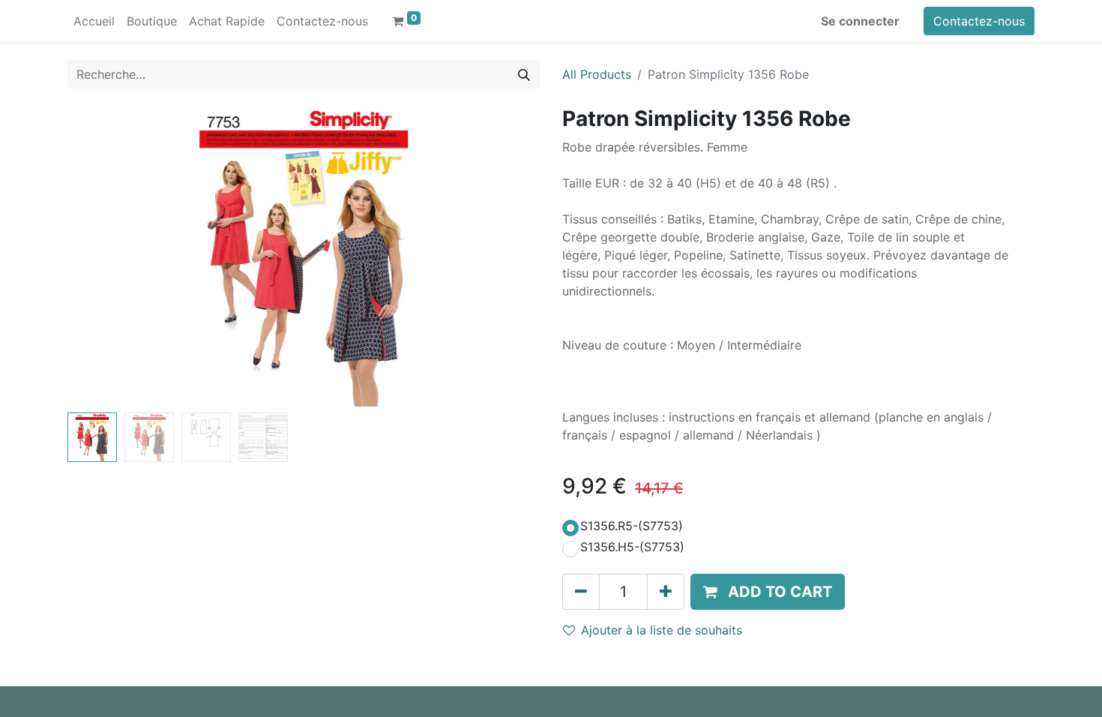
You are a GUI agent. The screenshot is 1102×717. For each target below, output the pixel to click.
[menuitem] (94, 21)
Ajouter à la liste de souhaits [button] (661, 630)
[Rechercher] (524, 74)
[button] (103, 257)
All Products (596, 74)
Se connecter (860, 21)
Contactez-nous (979, 21)
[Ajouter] (665, 592)
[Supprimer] (581, 592)
